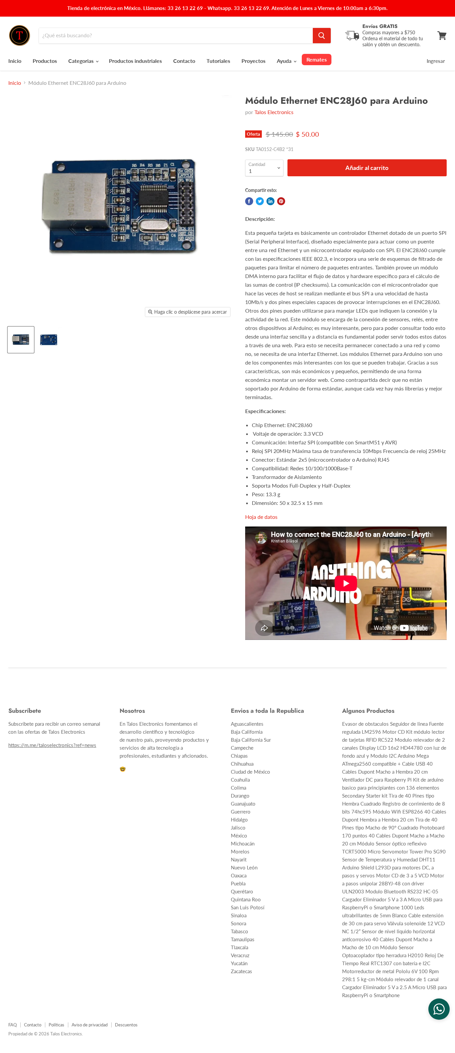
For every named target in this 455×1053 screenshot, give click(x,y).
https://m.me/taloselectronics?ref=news (52, 745)
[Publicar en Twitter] (260, 201)
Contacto (184, 61)
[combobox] (176, 35)
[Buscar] (322, 35)
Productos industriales (135, 61)
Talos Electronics (273, 112)
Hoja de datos (261, 517)
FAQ (12, 1024)
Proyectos (253, 61)
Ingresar (436, 61)
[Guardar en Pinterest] (281, 201)
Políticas (56, 1024)
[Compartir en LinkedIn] (270, 201)
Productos (45, 61)
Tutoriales (218, 61)
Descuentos (126, 1024)
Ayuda (285, 61)
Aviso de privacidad (90, 1024)
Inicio (14, 61)
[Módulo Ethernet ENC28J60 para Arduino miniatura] (21, 340)
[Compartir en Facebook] (249, 201)
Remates (316, 59)
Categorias (81, 61)
